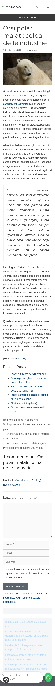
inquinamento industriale (21, 424)
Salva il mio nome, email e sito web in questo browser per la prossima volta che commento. (28, 573)
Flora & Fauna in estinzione (22, 419)
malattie (40, 424)
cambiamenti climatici (15, 103)
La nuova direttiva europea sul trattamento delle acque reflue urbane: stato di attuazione (27, 635)
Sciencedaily (19, 358)
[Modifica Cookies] (6, 680)
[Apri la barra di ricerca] (37, 7)
